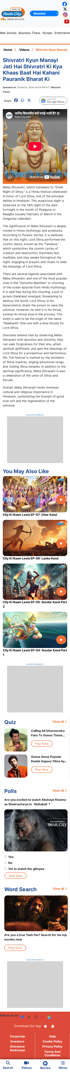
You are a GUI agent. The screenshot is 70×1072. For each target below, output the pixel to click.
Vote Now (16, 876)
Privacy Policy (52, 1046)
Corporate (17, 1036)
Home (8, 50)
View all (58, 721)
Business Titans (29, 33)
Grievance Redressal (17, 1048)
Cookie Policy (52, 1041)
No (10, 863)
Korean (47, 33)
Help (52, 1036)
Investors (17, 1041)
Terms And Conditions (52, 1053)
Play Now (42, 743)
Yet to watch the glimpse (26, 869)
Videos (24, 50)
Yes (11, 857)
